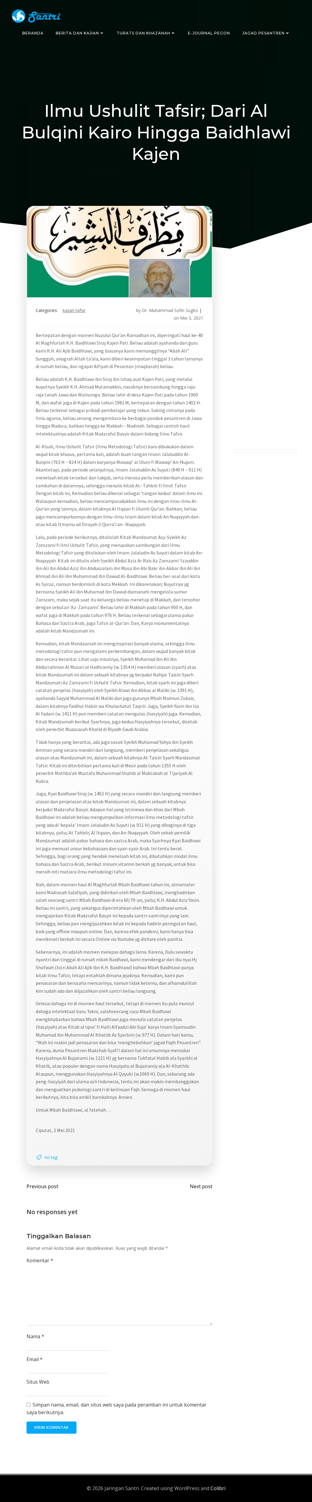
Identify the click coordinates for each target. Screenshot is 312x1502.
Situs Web (38, 1381)
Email (35, 1359)
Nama (35, 1336)
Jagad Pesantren (263, 33)
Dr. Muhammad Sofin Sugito (170, 310)
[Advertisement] (266, 358)
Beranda (33, 33)
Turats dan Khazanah (143, 33)
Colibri (218, 1488)
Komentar (40, 1260)
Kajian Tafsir (74, 310)
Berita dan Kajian (77, 33)
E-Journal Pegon (209, 33)
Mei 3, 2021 (191, 318)
